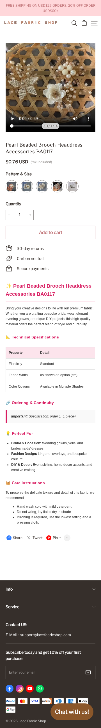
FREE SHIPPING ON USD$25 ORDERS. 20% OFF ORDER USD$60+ (51, 8)
